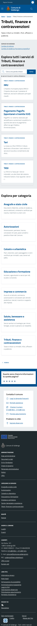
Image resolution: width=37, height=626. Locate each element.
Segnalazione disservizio (9, 589)
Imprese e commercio (8, 500)
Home (3, 16)
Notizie (3, 518)
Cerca (31, 71)
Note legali (5, 578)
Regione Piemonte (7, 2)
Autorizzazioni (6, 490)
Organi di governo (7, 466)
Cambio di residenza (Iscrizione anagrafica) (15, 48)
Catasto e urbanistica (8, 493)
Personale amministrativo (10, 469)
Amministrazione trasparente (11, 585)
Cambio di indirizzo (7, 46)
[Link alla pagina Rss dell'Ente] (2, 605)
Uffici (3, 475)
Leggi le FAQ (5, 587)
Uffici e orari (5, 561)
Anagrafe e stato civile (9, 487)
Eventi (3, 532)
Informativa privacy (7, 575)
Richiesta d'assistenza (8, 594)
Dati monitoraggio (7, 616)
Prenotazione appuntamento (11, 592)
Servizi (9, 16)
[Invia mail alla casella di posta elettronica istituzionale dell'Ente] (17, 554)
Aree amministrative (8, 456)
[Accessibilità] (5, 620)
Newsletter (5, 608)
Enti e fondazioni (7, 462)
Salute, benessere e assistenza (11, 503)
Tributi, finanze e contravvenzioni (14, 81)
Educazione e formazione (9, 496)
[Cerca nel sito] (30, 8)
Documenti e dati (7, 459)
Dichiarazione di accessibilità (10, 582)
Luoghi (3, 529)
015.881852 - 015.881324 (17, 551)
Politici (3, 472)
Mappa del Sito (28, 618)
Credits (11, 618)
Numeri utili (5, 564)
